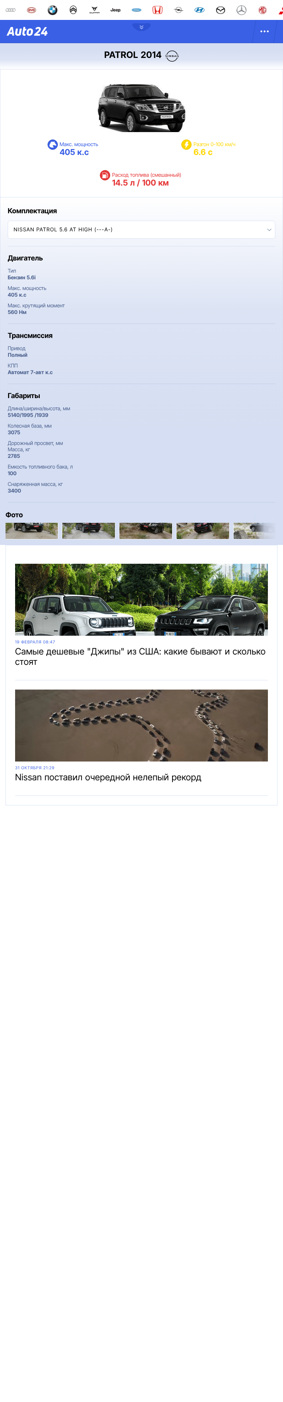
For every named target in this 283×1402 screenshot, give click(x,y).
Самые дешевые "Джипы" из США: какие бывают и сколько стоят (140, 656)
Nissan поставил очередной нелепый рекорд (108, 777)
